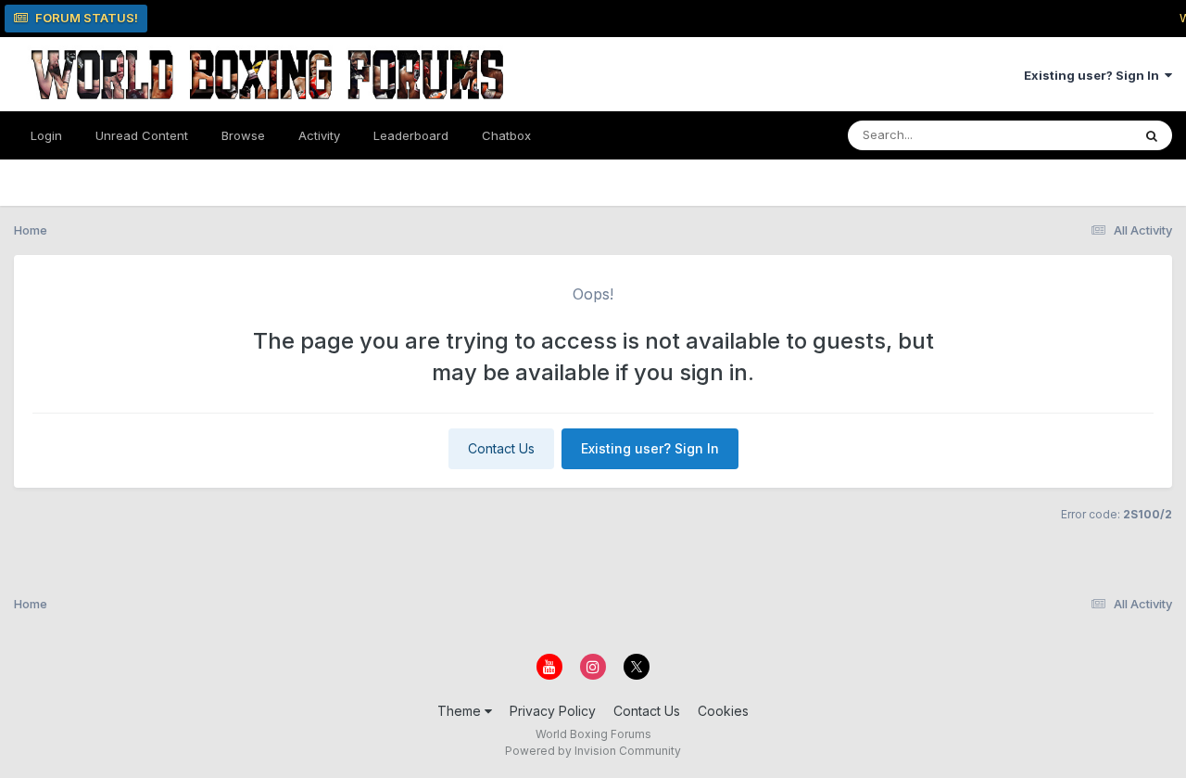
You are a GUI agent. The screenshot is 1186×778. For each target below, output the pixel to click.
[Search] (1151, 135)
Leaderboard (410, 135)
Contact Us (501, 448)
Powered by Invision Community (593, 751)
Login (46, 135)
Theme (461, 711)
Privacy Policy (553, 711)
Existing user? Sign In (1094, 75)
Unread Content (141, 135)
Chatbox (506, 135)
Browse (243, 135)
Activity (319, 135)
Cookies (723, 711)
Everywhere (1073, 135)
